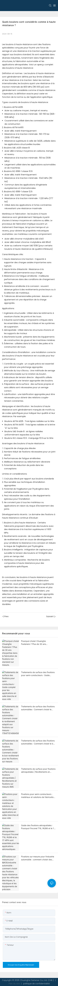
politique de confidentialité (36, 983)
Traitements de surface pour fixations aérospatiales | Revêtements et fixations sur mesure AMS (38, 770)
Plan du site (14, 983)
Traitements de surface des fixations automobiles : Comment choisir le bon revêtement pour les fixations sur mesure (38, 742)
